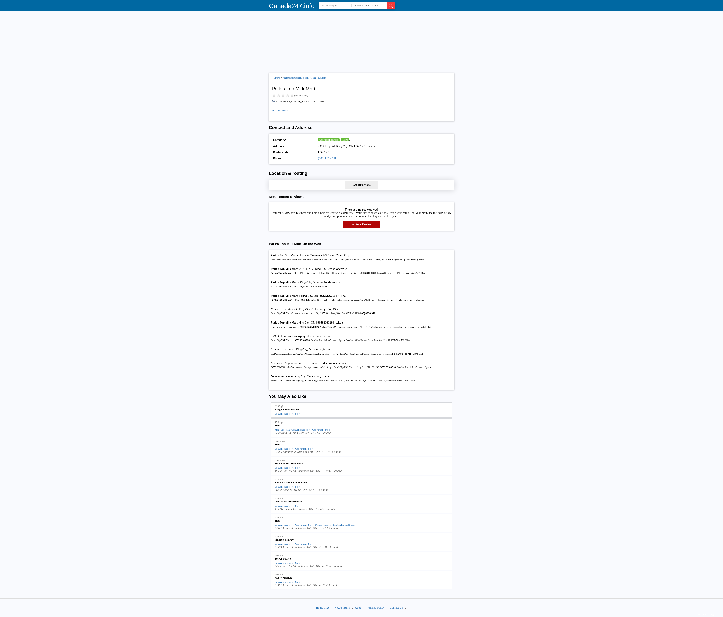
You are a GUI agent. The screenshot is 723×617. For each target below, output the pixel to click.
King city (322, 77)
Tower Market (283, 558)
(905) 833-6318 (280, 110)
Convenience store (328, 139)
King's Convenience (287, 409)
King (313, 77)
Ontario (277, 77)
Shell (277, 425)
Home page (322, 607)
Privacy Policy (376, 607)
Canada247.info (292, 5)
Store (345, 139)
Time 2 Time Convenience (291, 482)
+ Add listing (342, 607)
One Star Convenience (288, 501)
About (358, 607)
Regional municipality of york (296, 77)
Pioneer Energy (284, 539)
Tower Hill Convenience (289, 463)
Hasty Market (283, 577)
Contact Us (396, 607)
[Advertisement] (361, 40)
